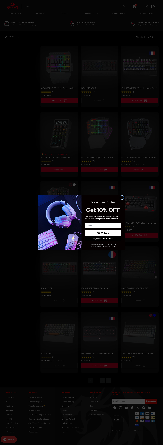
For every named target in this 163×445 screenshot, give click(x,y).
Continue (103, 232)
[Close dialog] (122, 197)
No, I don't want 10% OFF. (103, 238)
